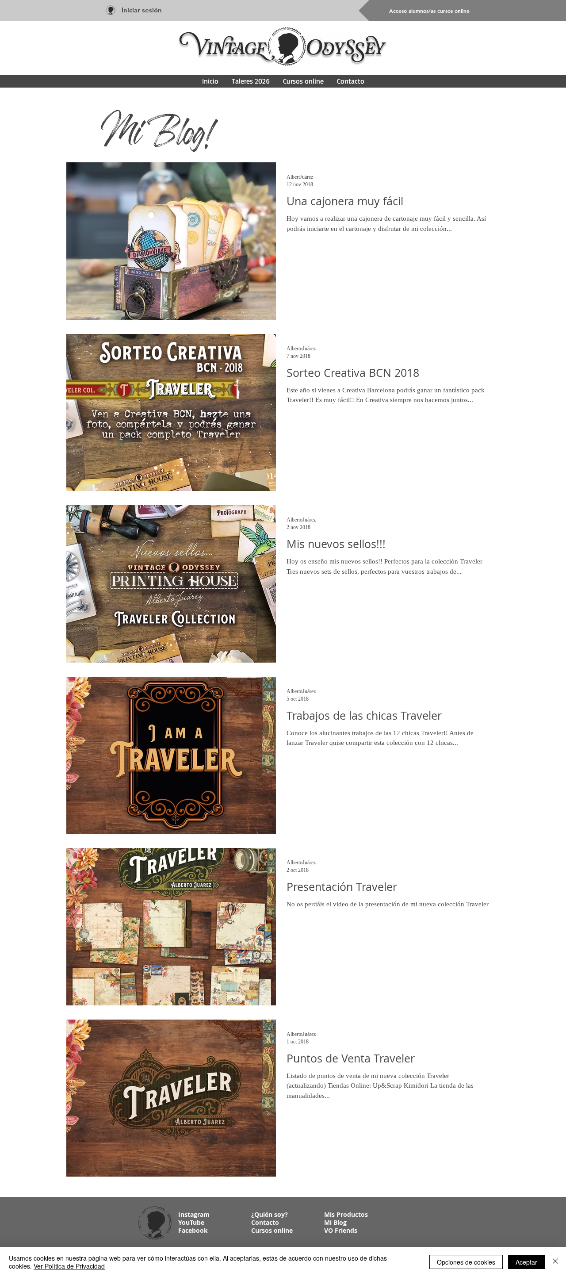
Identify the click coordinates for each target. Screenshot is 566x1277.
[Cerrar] (555, 1262)
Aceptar (526, 1262)
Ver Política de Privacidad (69, 1266)
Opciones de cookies (466, 1262)
